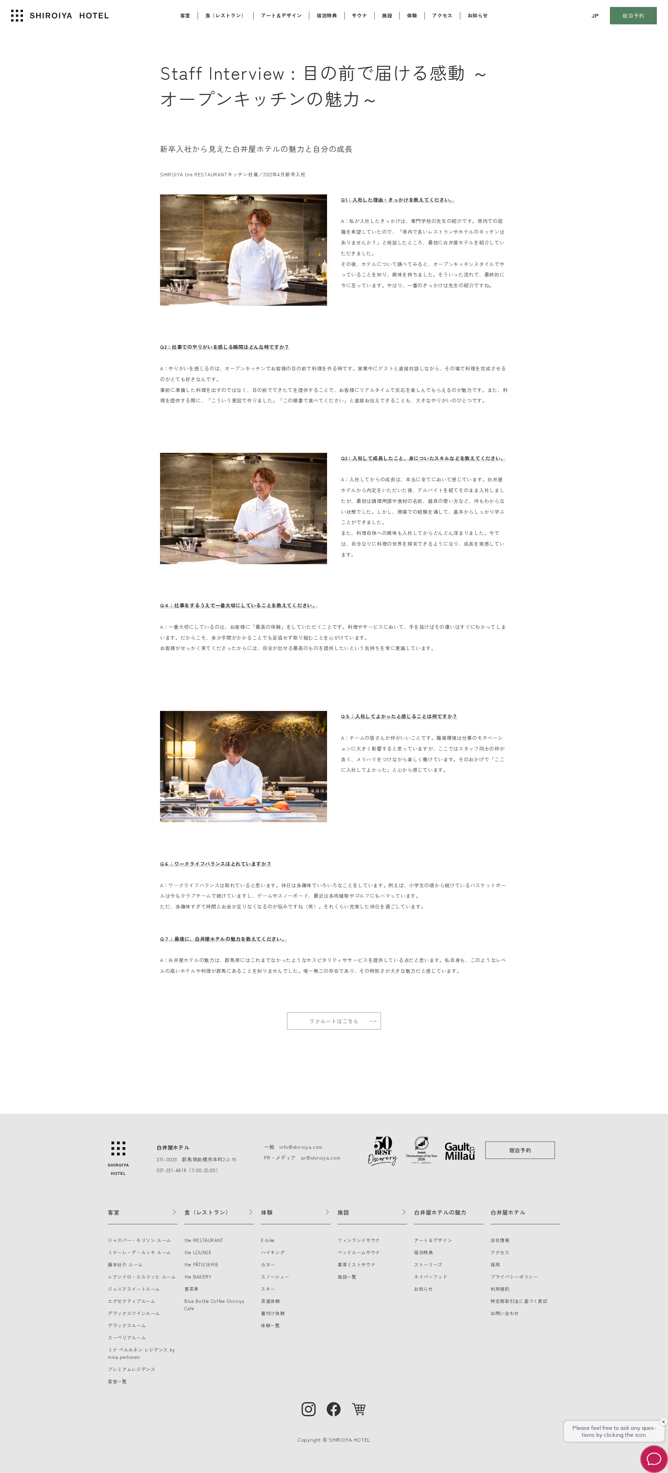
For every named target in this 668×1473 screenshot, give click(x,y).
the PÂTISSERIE (201, 1264)
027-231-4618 (171, 1170)
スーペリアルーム (127, 1337)
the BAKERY (198, 1276)
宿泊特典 (327, 15)
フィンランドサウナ (358, 1240)
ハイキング (273, 1252)
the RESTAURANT (203, 1240)
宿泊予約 (633, 15)
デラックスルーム (127, 1325)
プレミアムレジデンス (132, 1369)
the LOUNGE (198, 1252)
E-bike (268, 1240)
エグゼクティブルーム (132, 1301)
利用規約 (500, 1289)
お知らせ (478, 15)
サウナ (359, 15)
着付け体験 (273, 1313)
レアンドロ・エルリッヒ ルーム (142, 1276)
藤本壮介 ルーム (125, 1264)
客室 (185, 15)
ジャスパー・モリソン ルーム (139, 1240)
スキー (268, 1289)
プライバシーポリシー (514, 1276)
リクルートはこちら (334, 1021)
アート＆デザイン (281, 15)
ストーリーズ (428, 1264)
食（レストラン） (225, 15)
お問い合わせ (505, 1313)
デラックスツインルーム (134, 1313)
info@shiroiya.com (301, 1146)
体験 (412, 15)
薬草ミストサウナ (356, 1264)
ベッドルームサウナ (358, 1252)
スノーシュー (275, 1276)
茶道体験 (270, 1301)
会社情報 (500, 1240)
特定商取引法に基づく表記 (519, 1301)
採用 (495, 1264)
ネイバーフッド (430, 1276)
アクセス (442, 15)
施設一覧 (347, 1276)
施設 (387, 15)
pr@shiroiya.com (321, 1157)
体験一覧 (270, 1325)
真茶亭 (191, 1289)
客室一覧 (117, 1381)
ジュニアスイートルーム (134, 1289)
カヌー (268, 1264)
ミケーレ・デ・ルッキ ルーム (139, 1252)
